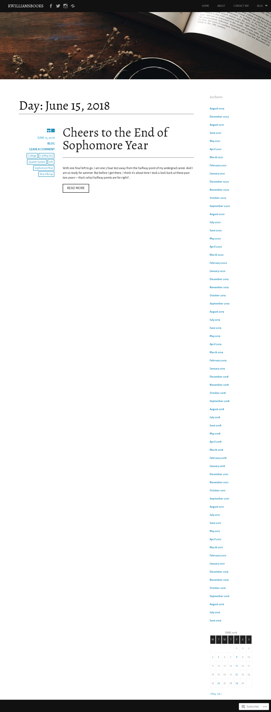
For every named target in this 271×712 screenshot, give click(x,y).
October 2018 (218, 393)
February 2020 (218, 263)
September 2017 (219, 498)
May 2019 (215, 336)
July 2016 (215, 612)
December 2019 (219, 279)
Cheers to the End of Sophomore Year (115, 139)
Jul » (219, 694)
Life (51, 162)
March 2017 (216, 547)
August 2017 (217, 506)
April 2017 (215, 539)
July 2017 (215, 515)
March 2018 (216, 450)
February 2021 (218, 165)
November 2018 (219, 385)
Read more (74, 189)
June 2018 (215, 425)
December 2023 (219, 116)
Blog (260, 6)
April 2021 (215, 149)
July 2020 (215, 222)
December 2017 (219, 474)
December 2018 (219, 376)
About (221, 6)
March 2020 (217, 255)
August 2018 (217, 409)
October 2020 (218, 198)
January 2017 (217, 563)
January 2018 (217, 466)
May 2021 (215, 141)
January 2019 (217, 368)
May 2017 (215, 531)
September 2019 (219, 303)
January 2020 (217, 271)
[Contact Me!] (72, 6)
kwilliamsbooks (25, 6)
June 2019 (215, 328)
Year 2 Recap (46, 174)
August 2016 (217, 604)
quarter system (36, 162)
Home (205, 6)
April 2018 (216, 441)
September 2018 (220, 401)
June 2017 (215, 523)
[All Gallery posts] (37, 130)
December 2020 (219, 181)
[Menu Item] (50, 6)
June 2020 (216, 230)
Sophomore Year (44, 168)
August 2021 (217, 124)
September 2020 (220, 206)
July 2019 (215, 320)
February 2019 (218, 360)
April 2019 (215, 344)
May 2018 (215, 433)
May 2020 (215, 238)
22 (236, 674)
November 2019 (219, 287)
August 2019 (217, 311)
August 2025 (217, 108)
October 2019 (218, 295)
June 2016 (215, 620)
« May (213, 694)
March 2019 (216, 352)
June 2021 (215, 133)
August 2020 (217, 214)
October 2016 (218, 588)
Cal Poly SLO (46, 155)
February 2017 (218, 555)
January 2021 (217, 173)
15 (237, 665)
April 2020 (216, 246)
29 (236, 683)
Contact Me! (241, 6)
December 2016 (219, 571)
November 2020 (219, 190)
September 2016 (219, 596)
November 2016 (219, 580)
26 (218, 683)
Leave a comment (42, 149)
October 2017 (217, 490)
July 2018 (215, 417)
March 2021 (216, 157)
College (32, 155)
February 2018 (218, 458)
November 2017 (219, 482)
